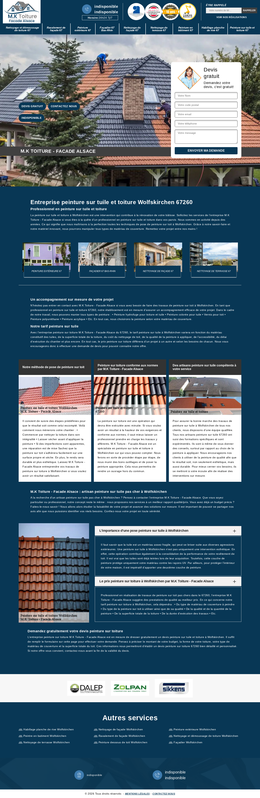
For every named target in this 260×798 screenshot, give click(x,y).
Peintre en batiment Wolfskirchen (44, 735)
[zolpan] (130, 688)
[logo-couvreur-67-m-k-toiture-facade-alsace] (22, 11)
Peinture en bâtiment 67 (185, 29)
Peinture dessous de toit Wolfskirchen (123, 742)
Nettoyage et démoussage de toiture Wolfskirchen (206, 735)
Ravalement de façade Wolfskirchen (122, 735)
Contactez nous (64, 106)
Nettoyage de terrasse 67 (159, 29)
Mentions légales (137, 793)
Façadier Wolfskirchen (188, 742)
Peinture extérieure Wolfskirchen (195, 729)
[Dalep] (86, 688)
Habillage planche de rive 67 (213, 29)
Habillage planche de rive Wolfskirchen (48, 729)
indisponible (106, 6)
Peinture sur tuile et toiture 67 (242, 29)
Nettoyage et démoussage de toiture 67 (22, 29)
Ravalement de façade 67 (56, 29)
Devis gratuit (32, 106)
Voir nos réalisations (231, 17)
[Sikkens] (174, 688)
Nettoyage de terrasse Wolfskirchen (46, 742)
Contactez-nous (163, 793)
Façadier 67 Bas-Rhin (107, 29)
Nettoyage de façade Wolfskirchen (121, 729)
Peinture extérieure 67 (83, 29)
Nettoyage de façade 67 (132, 29)
